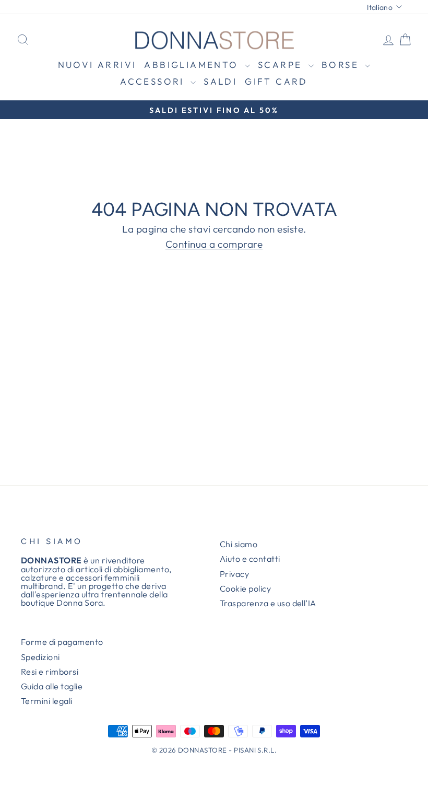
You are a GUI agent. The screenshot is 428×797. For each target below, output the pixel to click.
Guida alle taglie (51, 686)
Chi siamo (238, 544)
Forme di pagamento (62, 642)
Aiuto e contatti (250, 558)
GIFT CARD (276, 81)
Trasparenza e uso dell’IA (268, 603)
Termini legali (47, 701)
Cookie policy (245, 588)
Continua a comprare (214, 244)
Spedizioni (40, 657)
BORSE (342, 64)
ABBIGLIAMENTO (193, 64)
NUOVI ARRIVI (97, 64)
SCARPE (282, 64)
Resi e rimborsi (49, 671)
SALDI (220, 81)
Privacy (234, 574)
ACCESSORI (154, 81)
